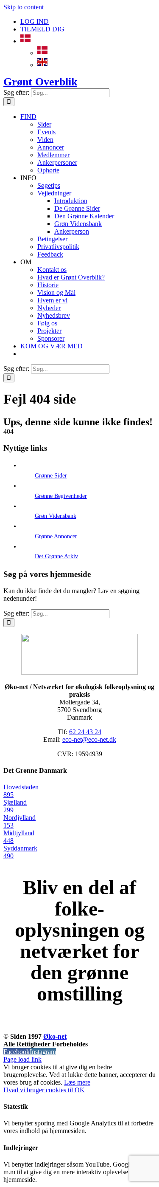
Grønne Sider (51, 475)
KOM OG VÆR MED (79, 1026)
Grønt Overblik (40, 82)
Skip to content (23, 7)
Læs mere (77, 1082)
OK (80, 1090)
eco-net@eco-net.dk (89, 739)
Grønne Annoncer (56, 536)
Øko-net (55, 1036)
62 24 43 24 (85, 731)
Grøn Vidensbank (55, 516)
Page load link (22, 1059)
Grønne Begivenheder (61, 496)
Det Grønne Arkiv (56, 556)
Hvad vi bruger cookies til (39, 1090)
